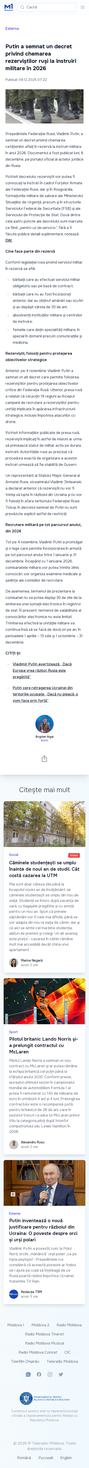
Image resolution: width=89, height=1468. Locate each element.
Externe (12, 28)
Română (24, 1457)
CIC (68, 1352)
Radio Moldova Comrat (37, 1352)
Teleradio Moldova (62, 1361)
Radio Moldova (69, 1325)
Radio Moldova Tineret (44, 1334)
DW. (8, 240)
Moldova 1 (15, 1325)
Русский (45, 1457)
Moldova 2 (40, 1325)
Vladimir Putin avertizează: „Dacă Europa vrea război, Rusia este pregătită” (42, 670)
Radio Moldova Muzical (44, 1343)
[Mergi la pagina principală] (9, 7)
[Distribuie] (44, 758)
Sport (13, 1032)
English (66, 1457)
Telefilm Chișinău (25, 1361)
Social (13, 855)
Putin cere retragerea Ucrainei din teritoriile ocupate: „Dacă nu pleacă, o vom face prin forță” (45, 694)
